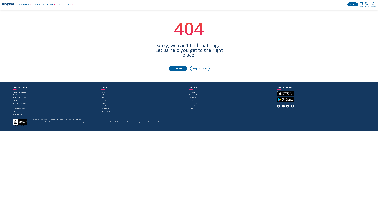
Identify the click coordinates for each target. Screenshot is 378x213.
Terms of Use (193, 106)
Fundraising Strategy (19, 109)
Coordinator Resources (20, 100)
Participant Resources (19, 103)
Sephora (103, 98)
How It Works (24, 4)
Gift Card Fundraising (19, 92)
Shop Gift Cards (200, 68)
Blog (14, 111)
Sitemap (191, 109)
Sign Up (352, 4)
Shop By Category (106, 111)
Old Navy (103, 100)
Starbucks (104, 103)
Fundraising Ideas (18, 106)
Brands (37, 4)
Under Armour (105, 106)
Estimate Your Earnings (20, 98)
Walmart (103, 92)
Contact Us (192, 100)
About (61, 4)
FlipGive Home (177, 68)
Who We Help (48, 4)
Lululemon (104, 95)
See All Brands (105, 109)
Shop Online (16, 95)
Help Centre (193, 98)
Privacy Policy (193, 103)
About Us (192, 92)
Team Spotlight (17, 114)
